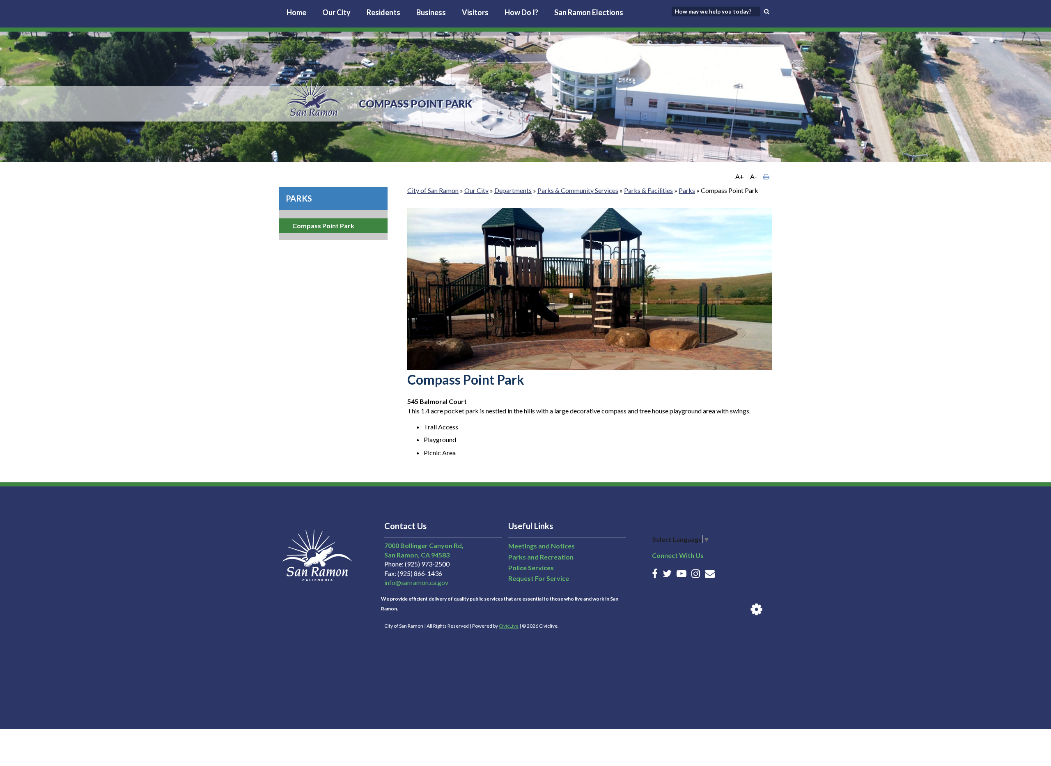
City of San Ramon (433, 190)
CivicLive (509, 626)
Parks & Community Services (577, 190)
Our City (336, 12)
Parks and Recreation (541, 557)
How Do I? (521, 12)
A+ (739, 176)
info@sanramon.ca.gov (416, 582)
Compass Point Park (323, 225)
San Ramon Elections (588, 12)
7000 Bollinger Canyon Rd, (424, 545)
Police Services (531, 567)
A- (753, 176)
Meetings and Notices (541, 546)
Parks (299, 198)
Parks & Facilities (648, 190)
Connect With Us (678, 555)
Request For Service (538, 578)
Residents (383, 12)
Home (296, 12)
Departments (513, 190)
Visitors (475, 12)
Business (431, 12)
